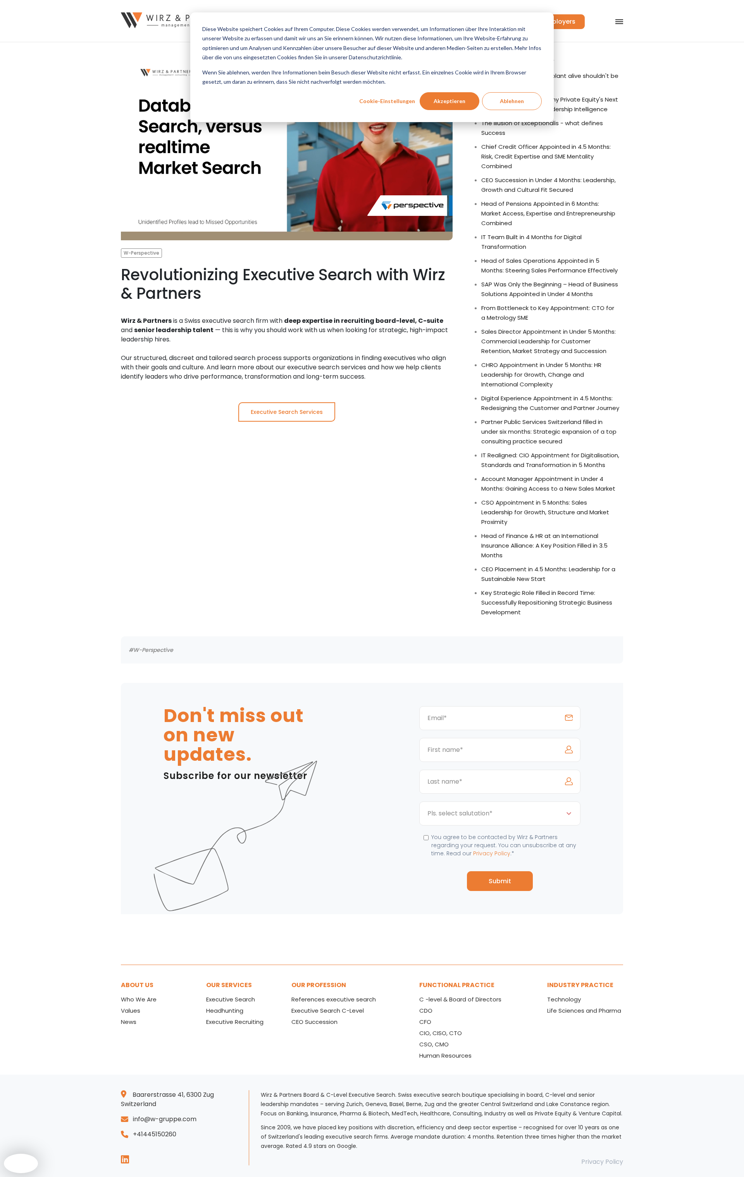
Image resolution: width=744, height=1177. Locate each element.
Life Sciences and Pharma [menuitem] (584, 1010)
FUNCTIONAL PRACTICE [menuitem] (456, 985)
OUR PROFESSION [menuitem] (318, 985)
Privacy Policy (491, 853)
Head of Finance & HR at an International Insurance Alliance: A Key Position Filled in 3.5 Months (544, 545)
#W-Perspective (151, 650)
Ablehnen (512, 101)
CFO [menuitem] (425, 1022)
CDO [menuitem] (425, 1010)
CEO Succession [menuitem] (314, 1022)
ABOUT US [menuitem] (137, 985)
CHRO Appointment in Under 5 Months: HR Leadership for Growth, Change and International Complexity (541, 374)
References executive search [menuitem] (333, 999)
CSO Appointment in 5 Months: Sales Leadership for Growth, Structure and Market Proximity (545, 512)
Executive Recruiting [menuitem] (235, 1022)
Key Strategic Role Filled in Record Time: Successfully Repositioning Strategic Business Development (546, 602)
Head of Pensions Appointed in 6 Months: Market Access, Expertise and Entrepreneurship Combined (548, 213)
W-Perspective (141, 253)
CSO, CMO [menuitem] (434, 1044)
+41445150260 (154, 1134)
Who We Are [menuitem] (139, 999)
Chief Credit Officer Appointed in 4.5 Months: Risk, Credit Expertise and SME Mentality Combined (546, 156)
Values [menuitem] (130, 1010)
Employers (559, 21)
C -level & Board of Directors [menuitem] (460, 999)
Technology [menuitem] (564, 999)
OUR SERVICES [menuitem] (229, 985)
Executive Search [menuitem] (230, 999)
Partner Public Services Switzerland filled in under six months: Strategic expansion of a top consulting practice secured (549, 431)
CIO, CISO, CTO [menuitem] (440, 1033)
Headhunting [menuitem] (224, 1010)
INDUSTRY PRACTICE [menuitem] (580, 985)
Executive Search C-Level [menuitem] (327, 1010)
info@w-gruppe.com (164, 1119)
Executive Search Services (287, 412)
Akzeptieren (449, 101)
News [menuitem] (128, 1022)
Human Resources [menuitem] (445, 1055)
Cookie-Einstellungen (387, 101)
